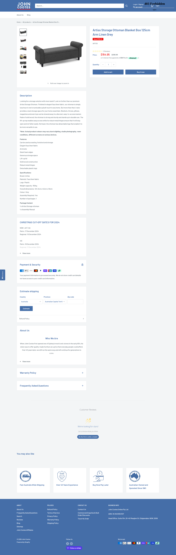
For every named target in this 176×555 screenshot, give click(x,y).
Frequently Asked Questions (27, 513)
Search (19, 516)
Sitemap (20, 527)
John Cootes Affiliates (25, 530)
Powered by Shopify (23, 542)
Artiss (95, 43)
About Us (20, 15)
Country (23, 297)
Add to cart (108, 72)
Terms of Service (53, 513)
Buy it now (141, 72)
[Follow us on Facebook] (67, 543)
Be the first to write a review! (88, 437)
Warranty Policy (53, 520)
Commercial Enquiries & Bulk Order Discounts (88, 514)
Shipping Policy (52, 523)
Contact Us (82, 509)
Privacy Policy (52, 516)
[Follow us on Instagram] (71, 543)
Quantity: (96, 64)
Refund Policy (24, 319)
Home (19, 22)
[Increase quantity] (114, 64)
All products (27, 22)
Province (47, 297)
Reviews (20, 520)
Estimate (26, 309)
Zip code (71, 297)
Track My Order (83, 519)
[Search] (126, 6)
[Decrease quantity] (103, 64)
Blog (28, 15)
